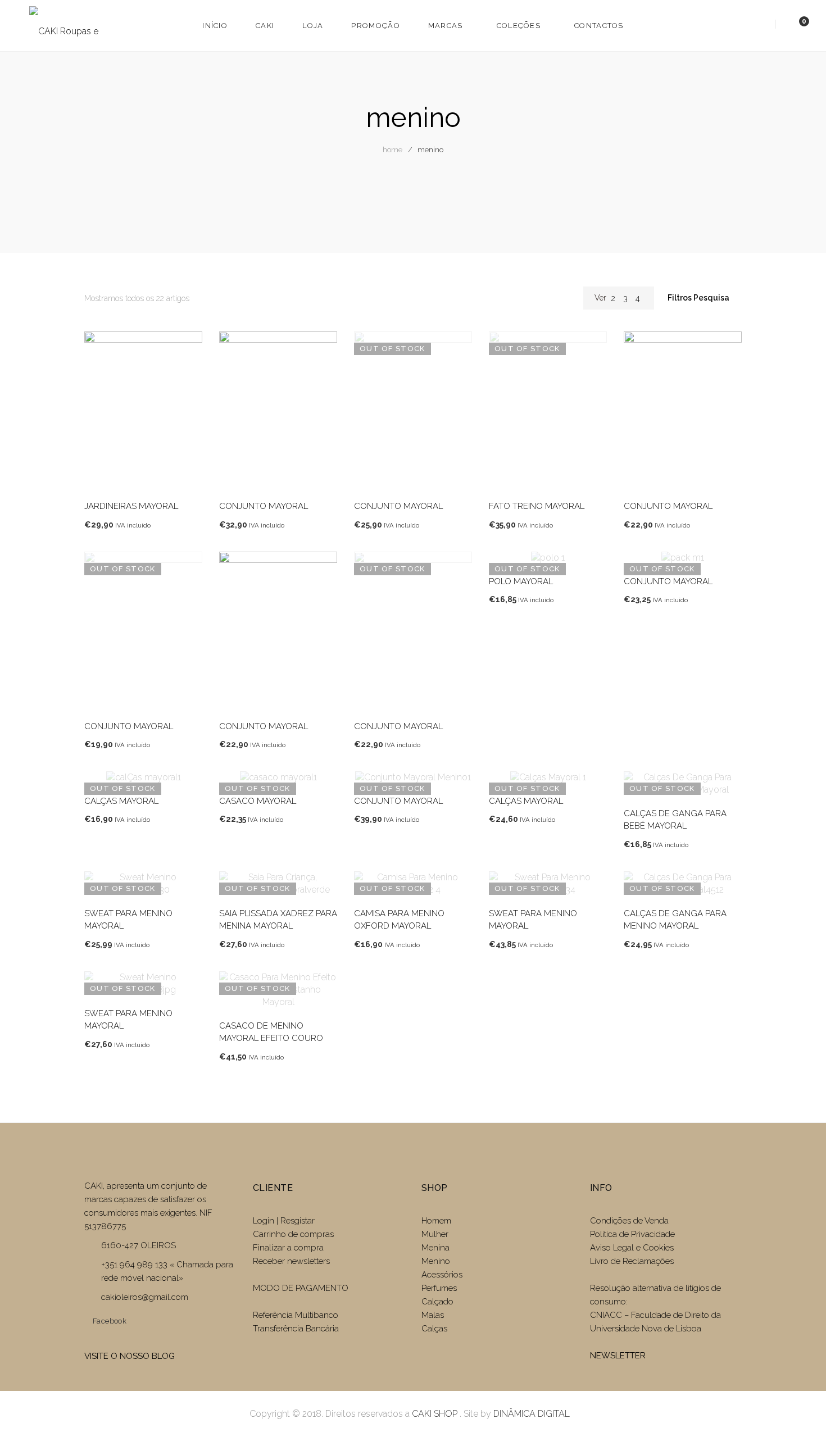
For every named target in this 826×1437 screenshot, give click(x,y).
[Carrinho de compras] (793, 25)
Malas (432, 1315)
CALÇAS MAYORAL (121, 801)
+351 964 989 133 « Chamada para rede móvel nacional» (167, 1271)
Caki (265, 25)
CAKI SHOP (434, 1413)
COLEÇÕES (519, 25)
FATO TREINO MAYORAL (536, 506)
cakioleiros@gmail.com (144, 1297)
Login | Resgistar (284, 1221)
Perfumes (439, 1288)
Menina (435, 1248)
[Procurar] (761, 25)
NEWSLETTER (618, 1355)
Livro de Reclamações (632, 1261)
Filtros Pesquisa (699, 297)
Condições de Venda (629, 1221)
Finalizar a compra (288, 1248)
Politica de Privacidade (632, 1234)
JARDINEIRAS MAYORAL (131, 506)
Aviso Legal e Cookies (633, 1248)
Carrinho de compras (293, 1234)
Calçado (437, 1302)
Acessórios (441, 1275)
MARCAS (445, 25)
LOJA (312, 25)
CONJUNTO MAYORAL (263, 506)
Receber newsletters (291, 1261)
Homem (436, 1221)
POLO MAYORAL (521, 581)
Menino (435, 1261)
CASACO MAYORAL (257, 801)
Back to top (800, 1407)
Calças (434, 1329)
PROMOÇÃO (375, 25)
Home (392, 149)
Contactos (599, 25)
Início (215, 25)
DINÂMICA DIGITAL (530, 1413)
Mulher (434, 1234)
